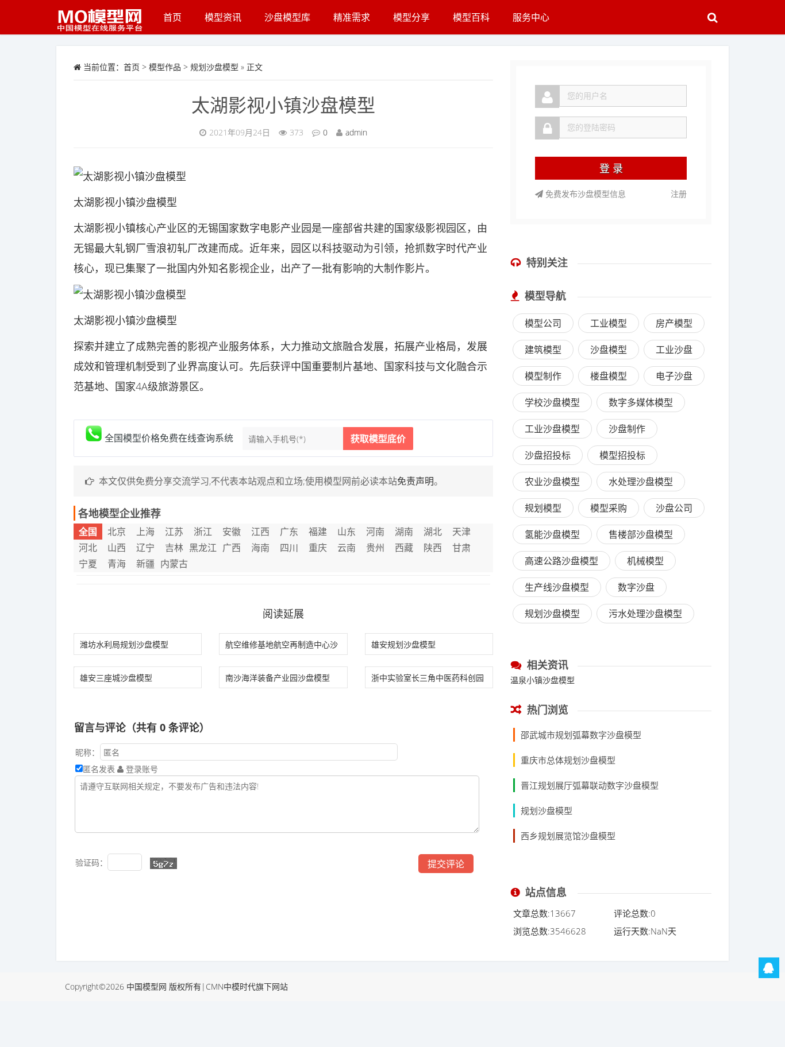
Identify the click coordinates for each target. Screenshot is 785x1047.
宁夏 (88, 563)
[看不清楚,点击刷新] (163, 863)
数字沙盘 (636, 587)
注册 (679, 193)
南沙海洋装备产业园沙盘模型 (277, 677)
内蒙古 (174, 563)
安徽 (231, 531)
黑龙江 (203, 547)
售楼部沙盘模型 (641, 534)
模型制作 (543, 376)
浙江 (203, 531)
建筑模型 (543, 349)
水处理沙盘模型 (641, 481)
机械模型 (645, 560)
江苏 (174, 531)
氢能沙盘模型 (552, 534)
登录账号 (141, 768)
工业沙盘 (674, 349)
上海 (145, 531)
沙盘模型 (608, 349)
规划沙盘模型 (214, 66)
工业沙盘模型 (552, 428)
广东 (289, 531)
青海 (116, 563)
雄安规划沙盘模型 (403, 644)
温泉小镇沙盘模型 (542, 679)
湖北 (433, 531)
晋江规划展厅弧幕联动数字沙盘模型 (590, 785)
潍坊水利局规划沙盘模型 (124, 644)
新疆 (145, 563)
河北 (88, 547)
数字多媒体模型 (641, 402)
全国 (88, 531)
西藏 (404, 547)
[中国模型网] (104, 14)
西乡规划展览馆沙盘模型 (568, 836)
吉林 (174, 547)
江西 (260, 531)
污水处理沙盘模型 (645, 613)
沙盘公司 (674, 508)
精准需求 (351, 17)
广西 (231, 547)
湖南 (404, 531)
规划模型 (543, 508)
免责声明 (415, 481)
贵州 (375, 547)
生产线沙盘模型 (557, 587)
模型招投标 (622, 455)
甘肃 (461, 547)
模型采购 (608, 508)
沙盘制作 (627, 428)
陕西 (433, 547)
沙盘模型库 (287, 17)
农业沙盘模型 (552, 481)
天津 (461, 531)
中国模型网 (146, 986)
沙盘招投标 (548, 455)
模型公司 (543, 323)
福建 (318, 531)
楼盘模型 (608, 376)
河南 (375, 531)
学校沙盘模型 (552, 402)
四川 (289, 547)
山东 (346, 531)
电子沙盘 (674, 376)
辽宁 (145, 547)
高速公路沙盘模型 (561, 560)
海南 (260, 547)
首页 (172, 17)
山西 (116, 547)
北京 (116, 531)
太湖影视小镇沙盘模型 (283, 104)
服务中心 (531, 17)
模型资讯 (223, 17)
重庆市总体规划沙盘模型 (568, 760)
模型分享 (411, 17)
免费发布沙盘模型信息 (584, 193)
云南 (346, 547)
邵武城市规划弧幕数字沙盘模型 (581, 734)
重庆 (318, 547)
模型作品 (165, 66)
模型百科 (471, 17)
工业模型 (608, 323)
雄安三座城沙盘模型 (116, 677)
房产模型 (674, 323)
